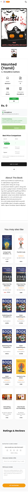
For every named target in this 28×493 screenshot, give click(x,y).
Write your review (8, 467)
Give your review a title (9, 458)
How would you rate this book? (14, 447)
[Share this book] (14, 169)
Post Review (15, 485)
